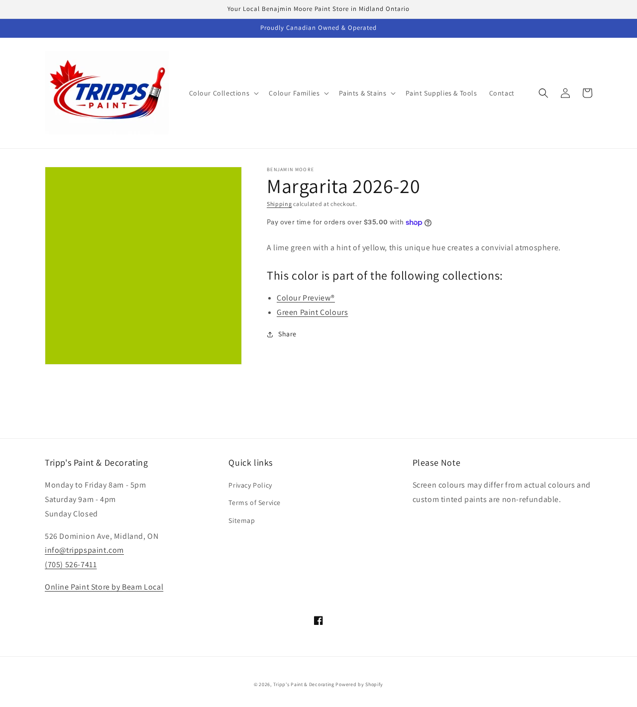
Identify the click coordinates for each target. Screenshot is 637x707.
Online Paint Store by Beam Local (104, 587)
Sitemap (241, 520)
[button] (223, 93)
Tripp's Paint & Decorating (303, 684)
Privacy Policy (250, 485)
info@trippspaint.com (84, 550)
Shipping (279, 203)
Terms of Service (254, 502)
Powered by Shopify (359, 684)
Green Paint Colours (312, 312)
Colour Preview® (306, 298)
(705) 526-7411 (71, 564)
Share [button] (287, 333)
